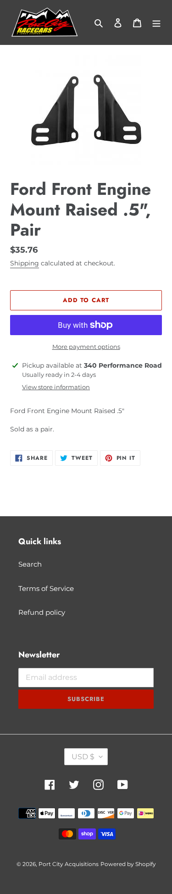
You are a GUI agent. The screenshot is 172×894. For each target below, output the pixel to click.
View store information (56, 387)
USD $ (83, 756)
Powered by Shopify (128, 864)
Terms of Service (46, 588)
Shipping (24, 263)
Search (30, 564)
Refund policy (41, 612)
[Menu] (156, 23)
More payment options (86, 346)
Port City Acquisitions (69, 864)
